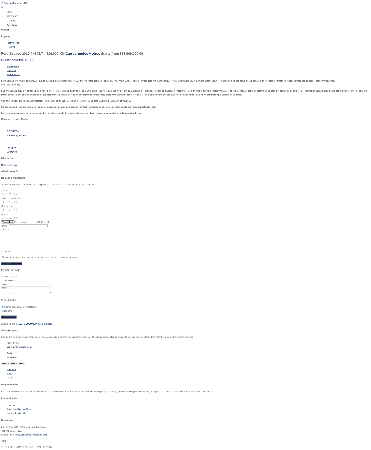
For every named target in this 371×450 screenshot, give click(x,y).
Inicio (9, 11)
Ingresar (5, 29)
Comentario (6, 251)
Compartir (11, 369)
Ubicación (11, 70)
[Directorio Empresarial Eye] (15, 3)
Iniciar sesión (13, 43)
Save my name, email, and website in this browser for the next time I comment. (41, 257)
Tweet (10, 373)
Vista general (13, 66)
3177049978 (13, 131)
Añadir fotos (42, 222)
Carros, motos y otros (83, 53)
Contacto (11, 20)
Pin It (9, 377)
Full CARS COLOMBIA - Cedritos (17, 60)
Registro (11, 47)
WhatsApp (12, 151)
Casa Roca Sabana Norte (19, 409)
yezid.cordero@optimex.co (19, 347)
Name (5, 225)
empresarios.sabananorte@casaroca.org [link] (27, 434)
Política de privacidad (17, 413)
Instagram (12, 147)
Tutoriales (12, 25)
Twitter (10, 353)
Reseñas (11, 405)
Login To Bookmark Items (13, 363)
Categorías (12, 16)
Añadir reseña (13, 74)
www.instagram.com (16, 135)
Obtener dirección (9, 165)
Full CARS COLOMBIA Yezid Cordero (33, 324)
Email (4, 229)
